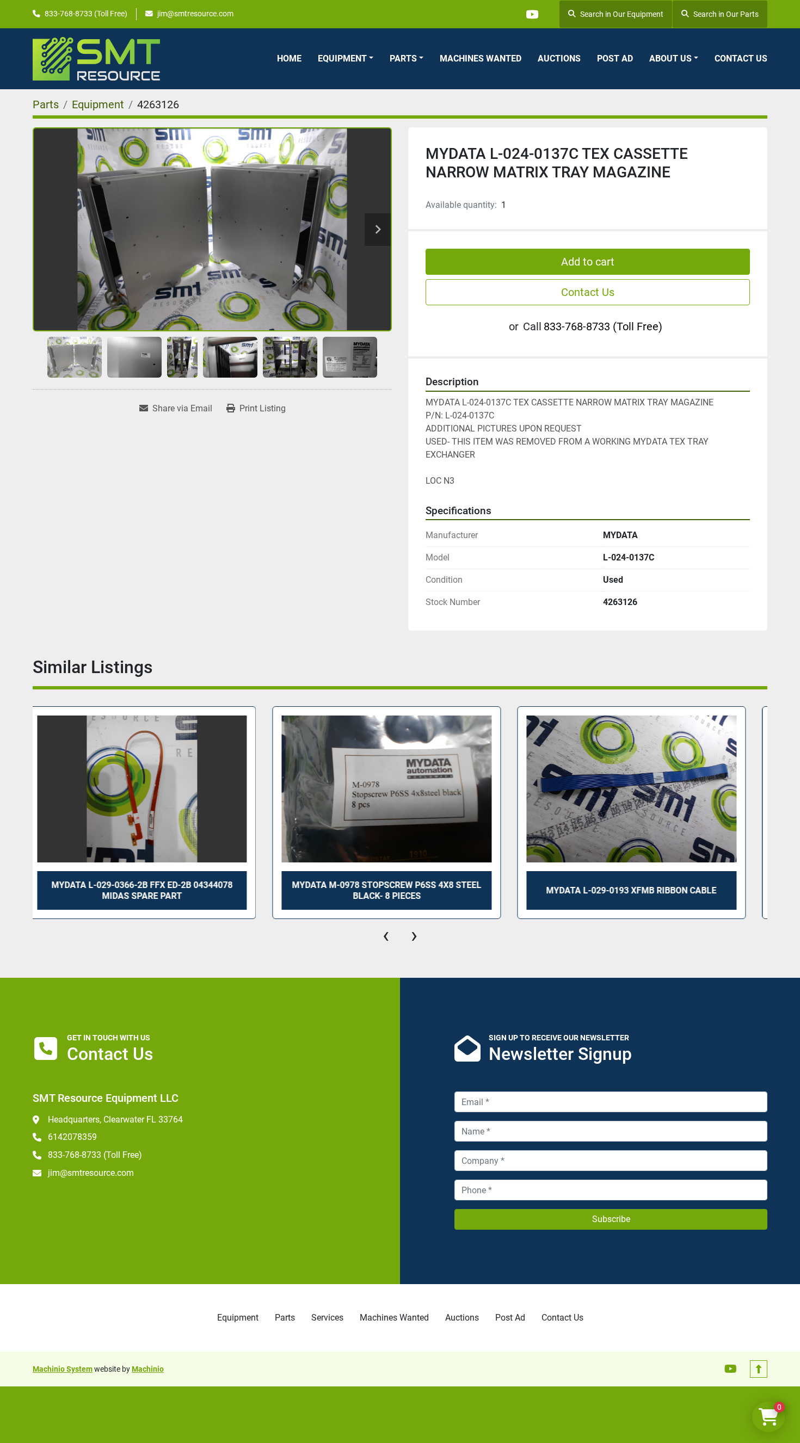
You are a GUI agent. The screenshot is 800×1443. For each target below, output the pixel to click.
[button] (345, 58)
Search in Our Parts (726, 14)
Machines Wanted (480, 58)
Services (327, 1317)
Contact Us (741, 58)
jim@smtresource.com (195, 13)
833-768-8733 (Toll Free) (86, 13)
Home (289, 58)
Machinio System (63, 1369)
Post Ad (615, 58)
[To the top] (758, 1369)
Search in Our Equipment (621, 14)
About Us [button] (670, 58)
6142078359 (72, 1137)
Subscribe (611, 1219)
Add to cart (587, 261)
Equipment (342, 58)
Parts (403, 58)
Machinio (148, 1369)
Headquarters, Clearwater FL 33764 (115, 1119)
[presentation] (386, 935)
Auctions (559, 58)
